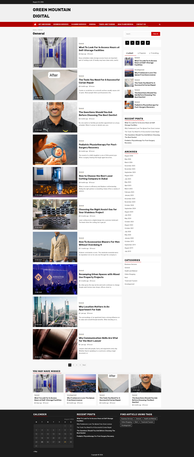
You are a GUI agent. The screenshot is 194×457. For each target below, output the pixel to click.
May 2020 (128, 235)
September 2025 (130, 172)
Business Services (60, 24)
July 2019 (128, 251)
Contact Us (141, 24)
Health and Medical (125, 24)
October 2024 (129, 205)
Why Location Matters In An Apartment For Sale (94, 308)
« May (35, 451)
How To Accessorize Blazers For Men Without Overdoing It (99, 243)
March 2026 (128, 162)
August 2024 (129, 212)
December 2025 (130, 166)
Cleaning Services (78, 24)
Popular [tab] (142, 53)
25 (42, 442)
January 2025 (129, 195)
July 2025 (128, 179)
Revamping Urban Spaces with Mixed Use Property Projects (99, 276)
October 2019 (129, 241)
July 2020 (128, 231)
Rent (126, 277)
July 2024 (128, 215)
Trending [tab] (155, 53)
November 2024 (130, 202)
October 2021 (129, 228)
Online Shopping (130, 274)
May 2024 (128, 218)
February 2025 (129, 192)
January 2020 (129, 238)
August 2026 (129, 156)
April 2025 (128, 185)
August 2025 (129, 175)
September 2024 (130, 208)
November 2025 (130, 169)
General (92, 24)
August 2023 (129, 225)
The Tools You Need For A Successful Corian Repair (145, 84)
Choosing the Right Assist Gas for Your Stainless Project (98, 211)
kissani (91, 54)
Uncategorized (139, 70)
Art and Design (44, 24)
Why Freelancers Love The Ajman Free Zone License (145, 74)
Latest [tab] (130, 53)
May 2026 (128, 159)
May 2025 (128, 182)
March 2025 (128, 189)
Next (84, 365)
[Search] (159, 24)
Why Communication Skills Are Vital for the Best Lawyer (98, 339)
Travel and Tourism (107, 24)
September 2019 (130, 245)
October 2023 (129, 222)
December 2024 (130, 198)
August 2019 (129, 248)
